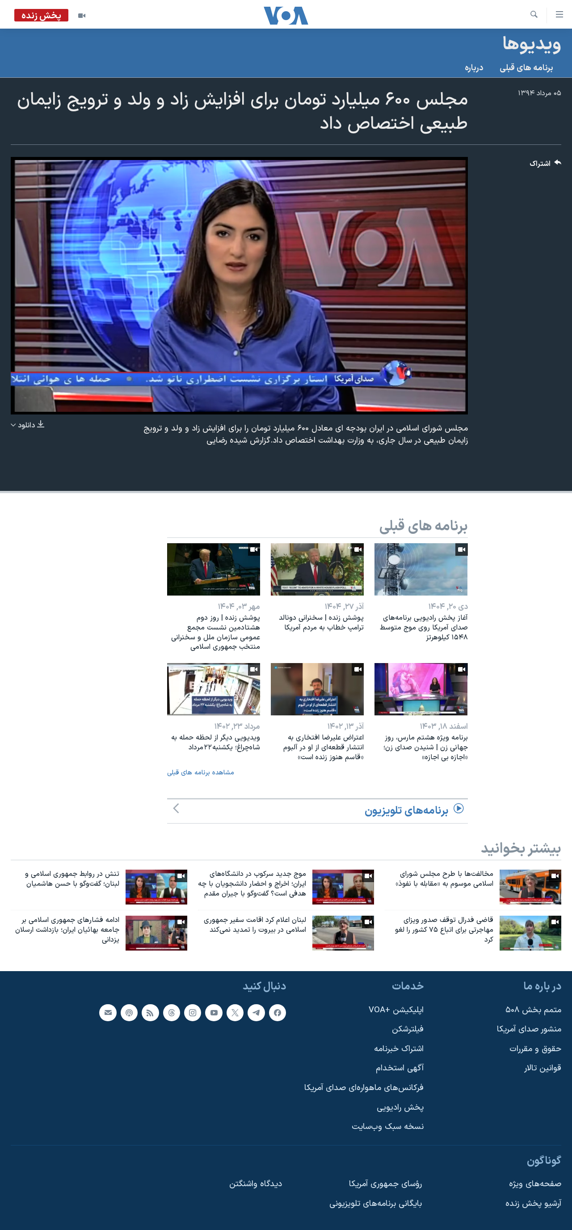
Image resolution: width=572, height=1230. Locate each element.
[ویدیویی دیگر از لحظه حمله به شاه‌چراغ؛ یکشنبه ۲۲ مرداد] (213, 689)
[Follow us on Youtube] (213, 1012)
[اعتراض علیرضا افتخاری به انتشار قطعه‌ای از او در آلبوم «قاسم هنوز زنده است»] (317, 689)
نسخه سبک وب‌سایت (388, 1127)
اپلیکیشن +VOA (396, 1010)
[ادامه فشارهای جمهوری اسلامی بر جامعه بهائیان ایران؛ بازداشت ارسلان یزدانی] (156, 933)
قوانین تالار (542, 1068)
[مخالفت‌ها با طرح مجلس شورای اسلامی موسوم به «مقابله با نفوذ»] (530, 887)
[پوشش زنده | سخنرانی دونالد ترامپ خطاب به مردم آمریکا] (317, 569)
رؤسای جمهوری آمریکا (385, 1184)
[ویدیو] (81, 15)
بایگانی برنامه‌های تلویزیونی (375, 1204)
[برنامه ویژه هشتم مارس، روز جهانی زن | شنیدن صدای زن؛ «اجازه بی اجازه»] (420, 689)
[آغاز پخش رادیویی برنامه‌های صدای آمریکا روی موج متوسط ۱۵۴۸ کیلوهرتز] (420, 569)
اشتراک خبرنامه (399, 1049)
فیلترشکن (408, 1029)
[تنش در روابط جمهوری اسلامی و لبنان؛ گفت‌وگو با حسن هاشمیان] (156, 887)
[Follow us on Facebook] (277, 1012)
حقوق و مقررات (535, 1049)
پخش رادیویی (400, 1107)
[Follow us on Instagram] (192, 1012)
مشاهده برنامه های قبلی (200, 773)
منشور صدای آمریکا (529, 1029)
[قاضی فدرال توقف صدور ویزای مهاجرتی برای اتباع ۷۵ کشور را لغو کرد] (530, 933)
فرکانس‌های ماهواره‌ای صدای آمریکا (364, 1088)
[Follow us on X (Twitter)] (235, 1012)
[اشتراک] (107, 1012)
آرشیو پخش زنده (533, 1204)
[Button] (546, 166)
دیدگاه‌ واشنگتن (255, 1184)
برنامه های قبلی (526, 68)
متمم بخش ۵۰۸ (533, 1010)
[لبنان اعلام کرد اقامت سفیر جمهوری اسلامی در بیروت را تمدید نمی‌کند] (343, 933)
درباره (474, 68)
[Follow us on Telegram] (256, 1012)
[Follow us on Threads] (171, 1012)
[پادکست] (129, 1012)
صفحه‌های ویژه (535, 1184)
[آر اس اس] (150, 1012)
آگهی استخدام (400, 1068)
